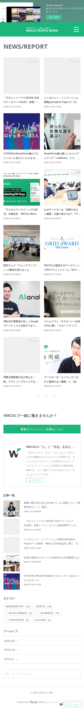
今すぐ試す (54, 17)
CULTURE (42, 620)
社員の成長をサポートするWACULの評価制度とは (51, 557)
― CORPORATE (17, 620)
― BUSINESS (48, 613)
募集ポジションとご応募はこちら (42, 429)
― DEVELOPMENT (19, 613)
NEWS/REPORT (18, 606)
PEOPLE (44, 606)
